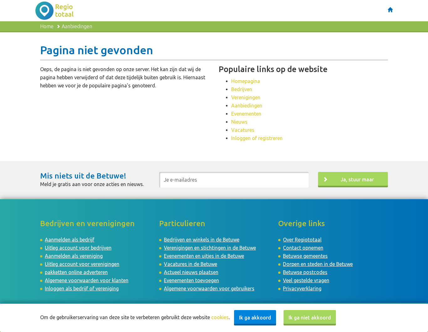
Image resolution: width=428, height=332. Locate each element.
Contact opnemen (303, 248)
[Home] (390, 9)
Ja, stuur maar (357, 179)
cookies (220, 317)
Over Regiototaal (302, 239)
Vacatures (242, 130)
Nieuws (239, 122)
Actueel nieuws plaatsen (191, 272)
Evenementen (246, 114)
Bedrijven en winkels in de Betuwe (201, 239)
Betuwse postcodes (305, 272)
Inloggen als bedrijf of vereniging (82, 288)
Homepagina (245, 81)
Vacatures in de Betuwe (190, 264)
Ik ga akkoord (255, 317)
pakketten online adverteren (76, 272)
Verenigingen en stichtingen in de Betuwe (210, 248)
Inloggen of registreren (257, 138)
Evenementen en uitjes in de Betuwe (204, 256)
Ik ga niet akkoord (310, 317)
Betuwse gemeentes (305, 256)
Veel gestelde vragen (306, 280)
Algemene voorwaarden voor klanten (86, 280)
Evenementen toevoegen (191, 280)
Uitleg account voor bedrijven (78, 248)
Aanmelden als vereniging (74, 256)
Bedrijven (241, 89)
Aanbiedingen (246, 105)
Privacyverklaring (302, 288)
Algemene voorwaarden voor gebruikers (209, 288)
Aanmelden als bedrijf (69, 239)
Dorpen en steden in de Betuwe (318, 264)
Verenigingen (245, 97)
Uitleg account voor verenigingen (82, 264)
